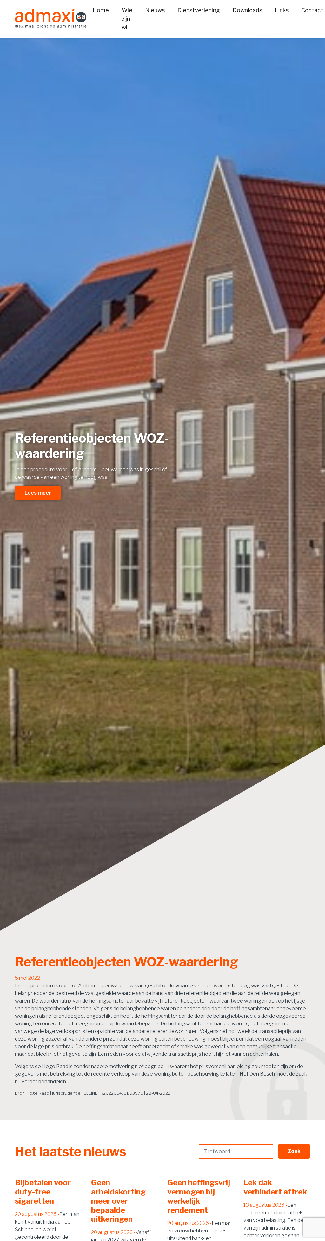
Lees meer (37, 493)
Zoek (294, 1151)
